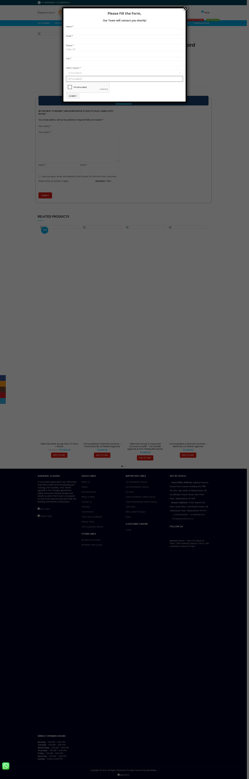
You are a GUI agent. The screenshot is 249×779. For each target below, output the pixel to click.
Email (69, 36)
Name (69, 26)
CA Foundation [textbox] (74, 78)
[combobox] (124, 79)
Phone (70, 45)
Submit (73, 96)
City (68, 58)
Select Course (73, 68)
